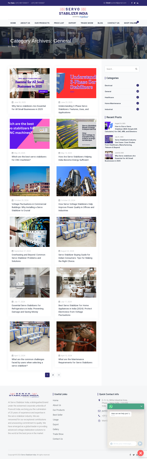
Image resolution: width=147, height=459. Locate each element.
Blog (100, 23)
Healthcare (109, 97)
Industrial (109, 109)
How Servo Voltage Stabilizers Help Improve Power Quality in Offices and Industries (76, 207)
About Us (25, 23)
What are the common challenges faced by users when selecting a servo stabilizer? (28, 362)
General (108, 91)
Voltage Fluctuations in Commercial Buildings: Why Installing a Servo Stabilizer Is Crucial (29, 207)
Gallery (56, 429)
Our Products (42, 23)
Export (72, 23)
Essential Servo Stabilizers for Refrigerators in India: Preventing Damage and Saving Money (28, 308)
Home (13, 23)
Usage (56, 419)
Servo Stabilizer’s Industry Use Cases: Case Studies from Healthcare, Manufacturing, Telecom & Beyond (120, 143)
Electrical (108, 86)
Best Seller (58, 415)
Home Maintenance (113, 103)
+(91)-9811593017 (22, 3)
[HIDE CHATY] (140, 453)
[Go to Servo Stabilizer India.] (9, 46)
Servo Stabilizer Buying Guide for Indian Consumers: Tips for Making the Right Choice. (75, 257)
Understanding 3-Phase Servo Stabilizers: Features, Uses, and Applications (73, 109)
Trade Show (87, 23)
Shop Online (130, 23)
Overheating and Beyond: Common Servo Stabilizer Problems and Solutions (28, 257)
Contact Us (113, 23)
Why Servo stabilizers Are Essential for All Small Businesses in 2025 (120, 158)
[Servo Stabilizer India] (73, 13)
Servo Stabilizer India (28, 455)
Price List (59, 23)
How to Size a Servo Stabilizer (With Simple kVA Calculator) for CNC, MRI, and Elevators (121, 129)
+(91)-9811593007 (38, 3)
